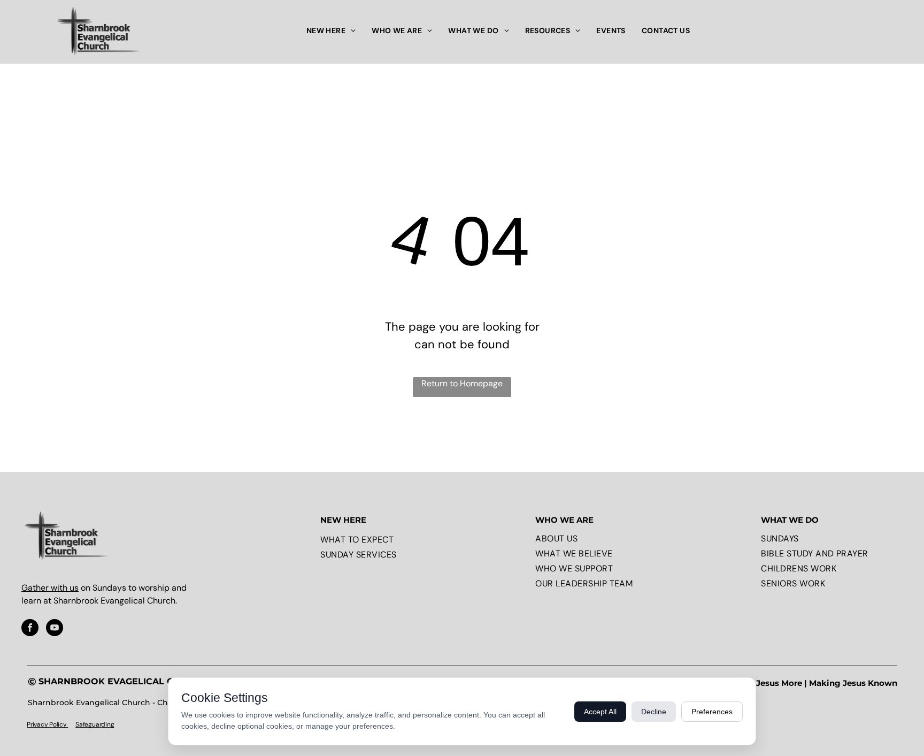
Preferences (712, 711)
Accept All (600, 711)
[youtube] (54, 629)
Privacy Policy (47, 724)
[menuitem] (331, 30)
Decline (653, 711)
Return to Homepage (462, 383)
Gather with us (50, 587)
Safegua (87, 724)
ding (107, 724)
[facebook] (29, 629)
